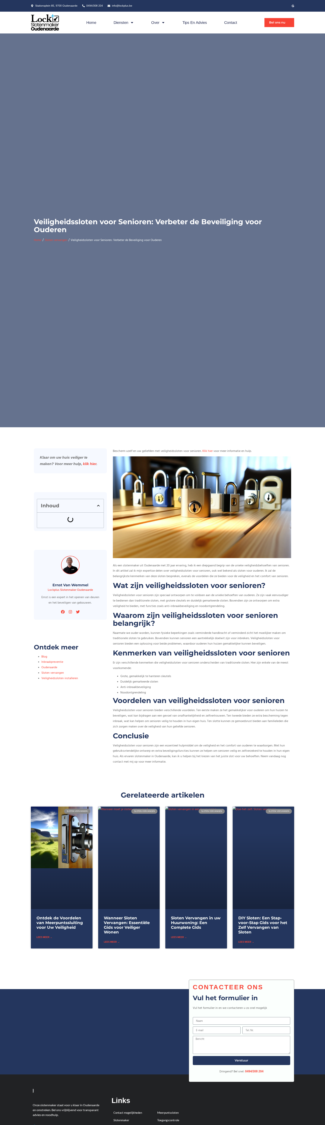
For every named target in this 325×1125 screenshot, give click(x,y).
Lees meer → (44, 937)
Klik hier (207, 451)
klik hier (89, 464)
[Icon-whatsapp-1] (278, 6)
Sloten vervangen (56, 240)
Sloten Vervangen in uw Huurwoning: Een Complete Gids (196, 923)
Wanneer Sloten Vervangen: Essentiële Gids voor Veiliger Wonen (127, 925)
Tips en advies (194, 22)
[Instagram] (70, 612)
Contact (230, 22)
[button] (98, 505)
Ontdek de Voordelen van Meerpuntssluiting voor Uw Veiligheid (59, 923)
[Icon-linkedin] (286, 6)
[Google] (293, 6)
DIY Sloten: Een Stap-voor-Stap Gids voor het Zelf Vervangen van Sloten (262, 925)
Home (91, 22)
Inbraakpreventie (52, 662)
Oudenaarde (49, 667)
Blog (44, 657)
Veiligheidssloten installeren (59, 678)
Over (155, 22)
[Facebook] (63, 612)
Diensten (121, 22)
